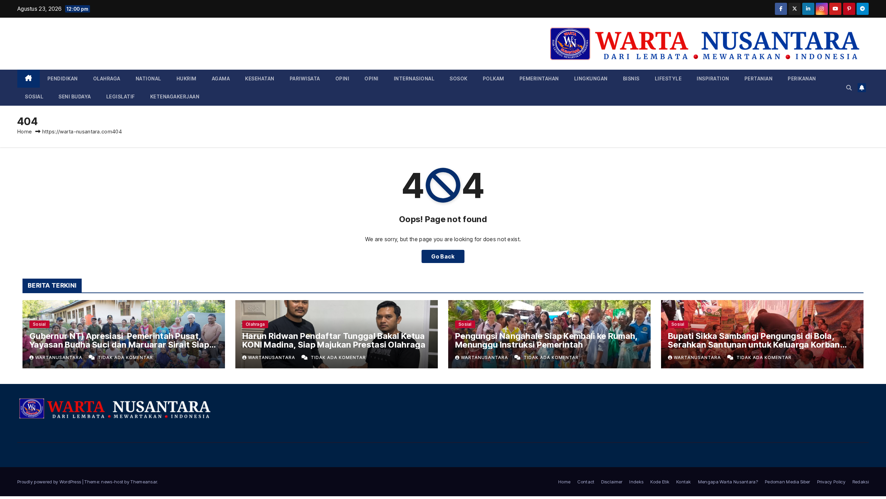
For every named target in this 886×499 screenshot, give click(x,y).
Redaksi (860, 481)
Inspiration (713, 78)
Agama (221, 78)
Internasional (414, 78)
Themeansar (143, 481)
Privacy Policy (831, 481)
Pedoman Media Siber (787, 481)
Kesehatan (259, 78)
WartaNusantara (59, 357)
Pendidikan (62, 78)
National (148, 78)
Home (24, 131)
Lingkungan (591, 78)
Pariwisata (305, 78)
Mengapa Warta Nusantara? (728, 481)
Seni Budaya (74, 96)
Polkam (493, 78)
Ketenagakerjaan (175, 96)
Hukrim (187, 78)
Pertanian (758, 78)
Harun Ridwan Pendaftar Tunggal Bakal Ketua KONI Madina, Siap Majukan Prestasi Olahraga (333, 340)
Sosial (34, 96)
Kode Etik (659, 481)
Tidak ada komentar (125, 357)
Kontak (683, 481)
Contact (585, 481)
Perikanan (802, 78)
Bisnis (631, 78)
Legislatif (120, 96)
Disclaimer (611, 481)
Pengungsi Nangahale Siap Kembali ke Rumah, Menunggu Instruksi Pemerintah (546, 340)
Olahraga (106, 78)
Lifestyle (668, 78)
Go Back (442, 256)
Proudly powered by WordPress (49, 481)
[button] (849, 87)
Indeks (636, 481)
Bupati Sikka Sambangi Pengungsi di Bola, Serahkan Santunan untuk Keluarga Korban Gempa (754, 344)
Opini (342, 78)
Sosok (459, 78)
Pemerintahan (539, 78)
